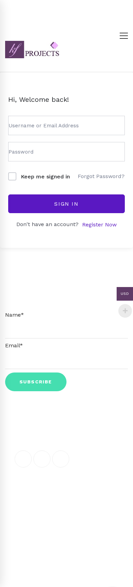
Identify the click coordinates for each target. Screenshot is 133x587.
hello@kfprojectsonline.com (62, 496)
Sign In (66, 204)
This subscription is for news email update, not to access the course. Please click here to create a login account (66, 296)
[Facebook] (23, 458)
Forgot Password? (101, 176)
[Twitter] (41, 458)
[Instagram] (60, 458)
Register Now (99, 224)
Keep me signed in (45, 176)
